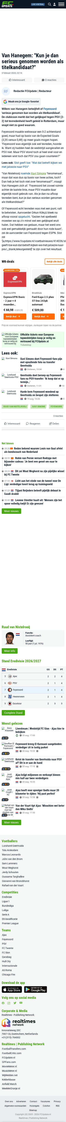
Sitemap (33, 1110)
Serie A (5, 914)
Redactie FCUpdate (25, 91)
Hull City (6, 961)
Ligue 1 (6, 901)
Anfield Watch (9, 1084)
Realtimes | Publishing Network (33, 1118)
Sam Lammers (9, 863)
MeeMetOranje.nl (11, 1088)
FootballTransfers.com (14, 1048)
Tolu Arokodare (10, 850)
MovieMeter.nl (9, 1066)
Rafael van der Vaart (13, 885)
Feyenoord (50, 108)
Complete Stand (13, 712)
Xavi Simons (38, 173)
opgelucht (24, 216)
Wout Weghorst (10, 867)
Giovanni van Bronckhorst (15, 881)
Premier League (10, 923)
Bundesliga (8, 905)
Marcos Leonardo (11, 854)
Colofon (46, 1106)
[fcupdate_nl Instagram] (9, 1003)
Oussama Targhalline (13, 876)
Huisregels (34, 1106)
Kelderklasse (8, 1079)
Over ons (9, 1101)
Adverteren (21, 1101)
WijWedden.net (10, 1075)
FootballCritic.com (11, 1053)
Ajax (4, 935)
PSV (4, 943)
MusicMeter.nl (9, 1070)
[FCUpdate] (7, 4)
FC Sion (6, 952)
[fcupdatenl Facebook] (3, 1003)
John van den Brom (12, 859)
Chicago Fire (8, 974)
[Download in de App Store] (12, 989)
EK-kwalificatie (9, 919)
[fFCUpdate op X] (15, 1003)
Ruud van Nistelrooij (15, 406)
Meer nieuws (11, 511)
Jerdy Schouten (10, 872)
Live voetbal (38, 4)
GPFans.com (9, 1062)
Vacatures (45, 1101)
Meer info (9, 651)
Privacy (57, 1101)
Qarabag (6, 957)
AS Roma (7, 970)
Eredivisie (7, 897)
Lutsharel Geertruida (13, 845)
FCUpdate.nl (8, 1057)
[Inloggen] (53, 4)
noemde (25, 173)
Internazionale (9, 965)
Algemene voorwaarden (15, 1106)
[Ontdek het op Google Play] (35, 989)
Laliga (5, 910)
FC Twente (7, 948)
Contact (33, 1101)
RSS (57, 1106)
